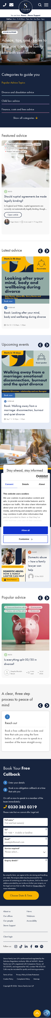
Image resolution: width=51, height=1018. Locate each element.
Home (23, 15)
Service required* (12, 848)
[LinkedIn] (26, 947)
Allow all (25, 530)
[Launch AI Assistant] (46, 1013)
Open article (13, 214)
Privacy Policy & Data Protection (27, 974)
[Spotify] (41, 947)
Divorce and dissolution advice (18, 92)
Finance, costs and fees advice (18, 109)
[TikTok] (21, 947)
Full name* (9, 820)
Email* (24, 838)
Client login (8, 936)
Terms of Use (8, 974)
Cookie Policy (8, 979)
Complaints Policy (23, 979)
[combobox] (8, 832)
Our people (8, 920)
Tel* (25, 829)
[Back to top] (37, 1013)
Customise (24, 539)
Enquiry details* (24, 860)
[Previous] (40, 251)
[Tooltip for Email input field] (46, 838)
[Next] (46, 251)
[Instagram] (16, 947)
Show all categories (23, 118)
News (29, 911)
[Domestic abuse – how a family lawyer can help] (14, 565)
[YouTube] (37, 947)
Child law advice (11, 101)
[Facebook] (31, 947)
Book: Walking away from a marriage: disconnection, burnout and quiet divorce (23, 410)
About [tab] (42, 484)
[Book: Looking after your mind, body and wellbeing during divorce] (25, 280)
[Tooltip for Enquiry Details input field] (46, 860)
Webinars (31, 916)
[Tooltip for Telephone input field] (46, 829)
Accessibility (32, 920)
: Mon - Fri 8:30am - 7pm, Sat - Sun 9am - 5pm (25, 19)
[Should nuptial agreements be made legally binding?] (25, 163)
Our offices (8, 916)
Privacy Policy (38, 886)
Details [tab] (25, 484)
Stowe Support (9, 925)
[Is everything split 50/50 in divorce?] (25, 627)
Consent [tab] (9, 484)
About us (6, 911)
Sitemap (36, 979)
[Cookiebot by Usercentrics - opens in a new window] (36, 476)
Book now (8, 301)
